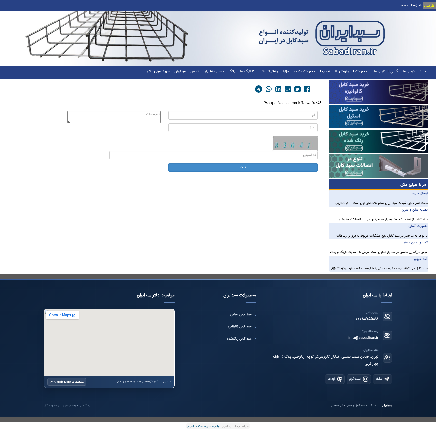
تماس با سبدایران (186, 71)
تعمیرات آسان (418, 242)
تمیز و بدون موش (415, 259)
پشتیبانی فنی (269, 71)
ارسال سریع (420, 210)
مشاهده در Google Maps (67, 381)
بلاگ (232, 71)
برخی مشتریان (214, 71)
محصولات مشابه (305, 71)
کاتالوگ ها (247, 71)
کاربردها (379, 71)
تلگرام (379, 379)
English (416, 5)
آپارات (331, 379)
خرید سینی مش (158, 71)
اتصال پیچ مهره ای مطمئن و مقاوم (403, 193)
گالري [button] (394, 71)
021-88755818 (367, 319)
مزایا (286, 71)
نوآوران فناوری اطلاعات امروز (204, 426)
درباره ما (409, 71)
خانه (423, 71)
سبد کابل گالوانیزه (240, 326)
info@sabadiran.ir (363, 338)
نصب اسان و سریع (414, 226)
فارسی (429, 5)
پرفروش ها (342, 71)
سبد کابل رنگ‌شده (239, 339)
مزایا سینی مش (413, 185)
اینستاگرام (355, 379)
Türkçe (403, 5)
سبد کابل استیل (241, 314)
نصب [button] (326, 71)
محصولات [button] (362, 71)
